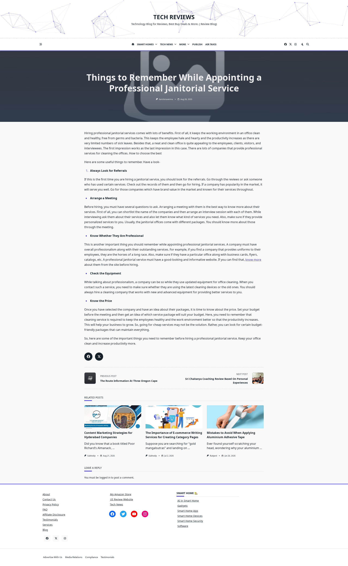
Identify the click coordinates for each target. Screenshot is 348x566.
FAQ (45, 509)
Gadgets (182, 505)
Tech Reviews (174, 17)
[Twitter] (290, 44)
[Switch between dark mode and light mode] (302, 44)
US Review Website (121, 499)
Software (182, 526)
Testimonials (50, 519)
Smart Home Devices (189, 516)
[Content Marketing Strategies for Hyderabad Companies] (112, 416)
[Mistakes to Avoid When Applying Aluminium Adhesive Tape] (235, 416)
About (46, 494)
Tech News (166, 44)
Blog (45, 529)
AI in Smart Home (188, 500)
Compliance (91, 557)
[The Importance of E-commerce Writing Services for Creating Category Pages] (174, 416)
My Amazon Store (120, 494)
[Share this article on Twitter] (99, 357)
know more (253, 260)
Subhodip (91, 455)
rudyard (213, 455)
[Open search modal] (307, 44)
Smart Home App (187, 510)
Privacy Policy (51, 504)
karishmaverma (166, 99)
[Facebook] (285, 44)
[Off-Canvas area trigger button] (40, 44)
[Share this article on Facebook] (88, 357)
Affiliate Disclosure (54, 514)
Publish (197, 44)
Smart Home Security (190, 521)
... (113, 448)
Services (48, 524)
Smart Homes (145, 44)
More (182, 44)
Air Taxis (210, 44)
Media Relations (73, 557)
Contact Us (49, 499)
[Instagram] (295, 44)
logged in (105, 477)
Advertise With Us (52, 557)
